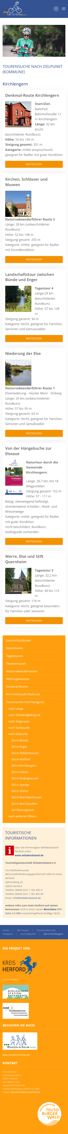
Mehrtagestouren (17, 679)
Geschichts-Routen (18, 640)
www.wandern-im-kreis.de (16, 1054)
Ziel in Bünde (19, 740)
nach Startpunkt (19, 728)
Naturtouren (14, 648)
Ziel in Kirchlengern (23, 765)
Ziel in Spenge (20, 785)
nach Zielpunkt (18, 734)
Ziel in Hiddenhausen (25, 753)
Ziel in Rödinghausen (25, 778)
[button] (63, 8)
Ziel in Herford (20, 759)
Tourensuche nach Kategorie (25, 702)
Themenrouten (16, 664)
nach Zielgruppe (19, 721)
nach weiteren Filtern (22, 816)
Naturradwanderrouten (21, 671)
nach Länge (15, 709)
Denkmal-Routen (17, 686)
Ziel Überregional (22, 810)
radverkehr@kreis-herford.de (25, 1092)
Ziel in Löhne (19, 772)
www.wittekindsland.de (29, 855)
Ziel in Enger (19, 747)
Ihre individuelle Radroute (23, 694)
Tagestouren (14, 656)
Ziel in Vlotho (19, 791)
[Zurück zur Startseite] (15, 8)
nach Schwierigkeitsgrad (24, 715)
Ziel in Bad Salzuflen (24, 804)
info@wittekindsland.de (27, 898)
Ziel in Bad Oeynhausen (26, 797)
